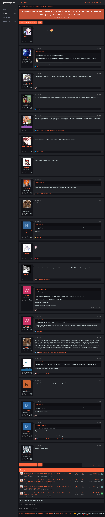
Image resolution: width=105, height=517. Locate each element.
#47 (100, 158)
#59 (100, 422)
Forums (5, 13)
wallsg (27, 295)
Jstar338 (98, 494)
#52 (100, 265)
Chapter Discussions (42, 476)
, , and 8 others (52, 352)
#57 (100, 380)
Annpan (26, 253)
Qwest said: (39, 224)
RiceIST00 (26, 36)
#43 (100, 73)
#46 (100, 137)
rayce (27, 390)
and (44, 88)
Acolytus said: (39, 182)
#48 (100, 179)
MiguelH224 (26, 411)
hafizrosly (27, 167)
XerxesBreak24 (27, 455)
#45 (100, 115)
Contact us (40, 513)
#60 (100, 445)
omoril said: (38, 319)
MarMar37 (26, 274)
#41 (100, 27)
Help (66, 513)
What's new (6, 17)
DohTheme (88, 514)
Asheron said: (39, 51)
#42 (100, 48)
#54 (100, 316)
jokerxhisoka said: (40, 425)
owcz (26, 210)
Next (39, 22)
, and (46, 109)
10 (50, 489)
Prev (22, 22)
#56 (100, 358)
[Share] (98, 27)
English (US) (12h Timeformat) (27, 513)
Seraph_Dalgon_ (27, 83)
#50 (100, 221)
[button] (11, 17)
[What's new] (101, 2)
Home (4, 9)
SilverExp (27, 104)
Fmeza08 (27, 188)
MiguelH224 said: (40, 289)
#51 (100, 244)
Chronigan (27, 58)
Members (5, 21)
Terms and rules (49, 513)
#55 (100, 337)
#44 (100, 94)
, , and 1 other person (50, 130)
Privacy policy (59, 513)
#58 (100, 401)
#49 (100, 200)
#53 (100, 286)
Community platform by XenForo (90, 513)
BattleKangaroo (27, 146)
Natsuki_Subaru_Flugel (94, 474)
